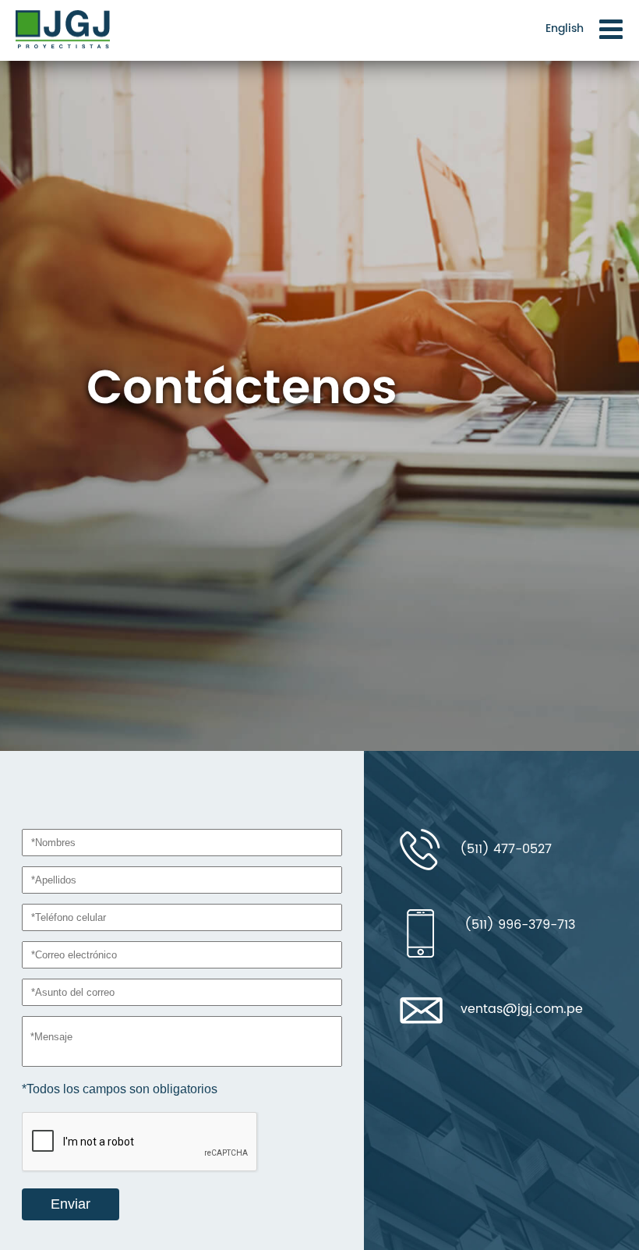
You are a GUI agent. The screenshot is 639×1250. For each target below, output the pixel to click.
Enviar (70, 1204)
